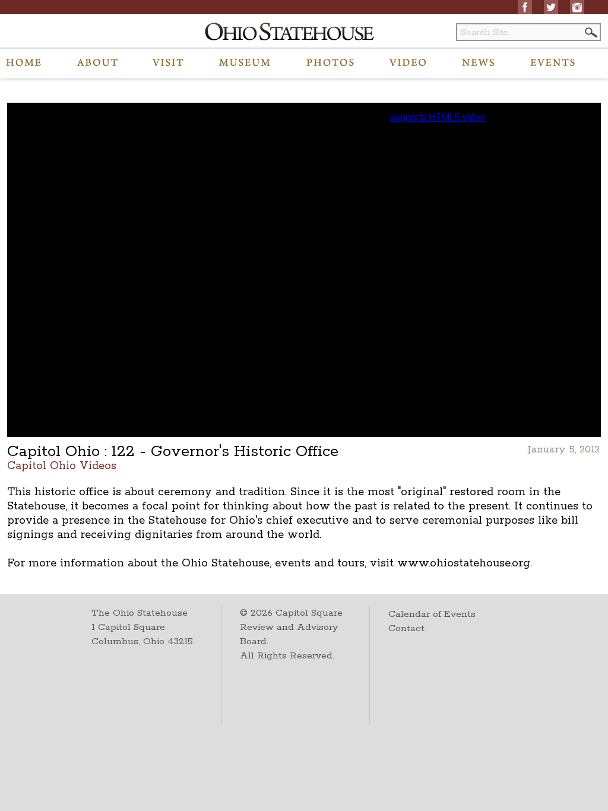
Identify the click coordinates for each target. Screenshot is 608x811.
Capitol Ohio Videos (61, 465)
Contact (406, 628)
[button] (590, 32)
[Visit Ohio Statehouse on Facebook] (525, 7)
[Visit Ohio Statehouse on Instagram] (577, 7)
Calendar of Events (432, 614)
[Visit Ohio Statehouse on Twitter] (551, 7)
